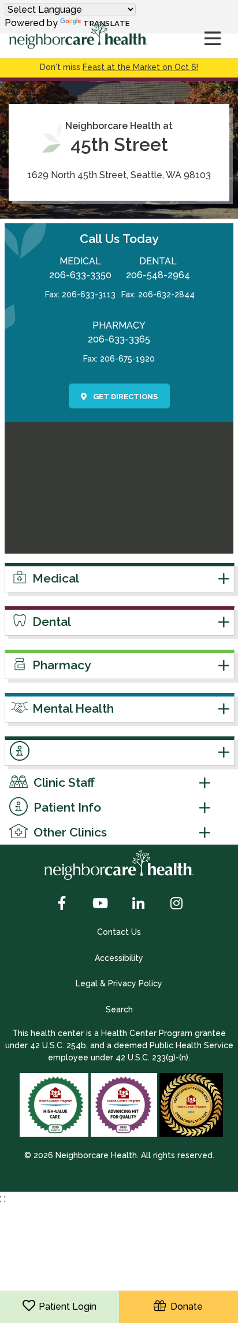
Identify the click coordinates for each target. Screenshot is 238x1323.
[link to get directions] (119, 546)
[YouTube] (100, 904)
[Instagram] (176, 904)
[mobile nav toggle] (212, 39)
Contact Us (119, 932)
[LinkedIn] (138, 904)
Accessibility (119, 958)
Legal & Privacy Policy (119, 983)
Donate (184, 1306)
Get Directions (124, 396)
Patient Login (67, 1306)
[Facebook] (62, 904)
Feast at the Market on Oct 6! (140, 67)
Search (119, 1009)
